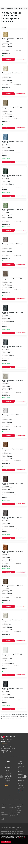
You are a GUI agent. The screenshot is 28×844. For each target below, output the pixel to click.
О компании (19, 806)
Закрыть (25, 842)
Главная (2, 8)
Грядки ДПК (11, 810)
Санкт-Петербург (21, 763)
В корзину (8, 59)
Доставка (19, 810)
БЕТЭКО (20, 8)
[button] (25, 776)
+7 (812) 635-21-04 (21, 767)
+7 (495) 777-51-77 (8, 764)
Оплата (18, 812)
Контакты (19, 808)
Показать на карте (7, 784)
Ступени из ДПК (12, 813)
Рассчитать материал (20, 59)
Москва (7, 761)
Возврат (19, 814)
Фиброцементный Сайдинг (11, 8)
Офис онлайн (20, 816)
